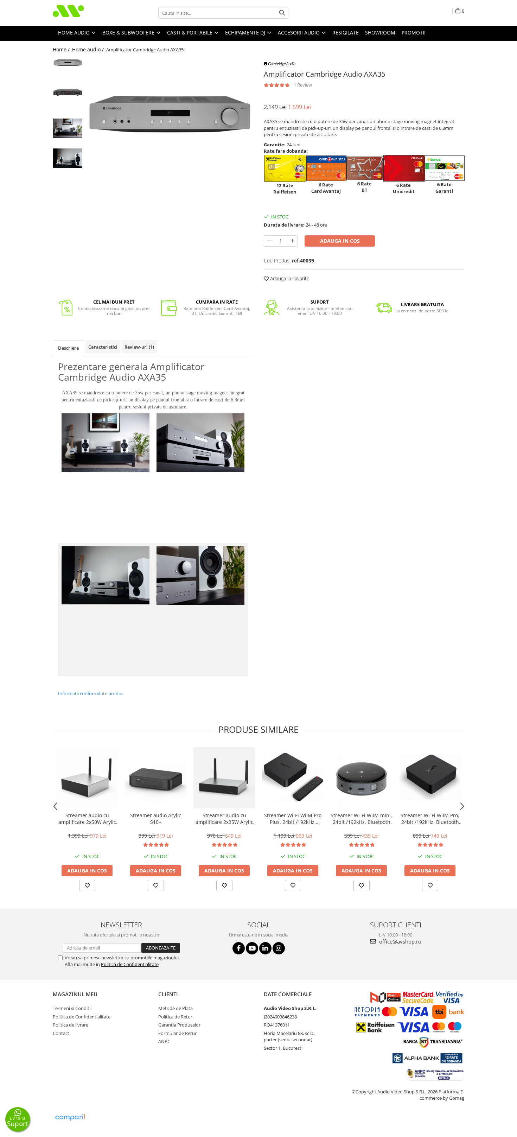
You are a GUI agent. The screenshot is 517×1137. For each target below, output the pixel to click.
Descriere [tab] (68, 348)
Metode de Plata (175, 1008)
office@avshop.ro (399, 941)
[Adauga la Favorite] (87, 885)
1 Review (303, 85)
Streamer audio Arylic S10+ (155, 818)
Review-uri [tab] (139, 347)
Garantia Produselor (179, 1025)
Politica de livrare (70, 1025)
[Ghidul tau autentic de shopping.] (70, 1117)
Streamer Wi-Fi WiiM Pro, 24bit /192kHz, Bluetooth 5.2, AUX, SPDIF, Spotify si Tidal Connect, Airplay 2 (430, 818)
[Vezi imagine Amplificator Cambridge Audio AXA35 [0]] (67, 62)
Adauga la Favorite (289, 278)
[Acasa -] (88, 12)
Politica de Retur (175, 1017)
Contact (61, 1033)
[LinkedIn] (265, 948)
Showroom (380, 32)
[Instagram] (279, 948)
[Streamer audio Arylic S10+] (155, 777)
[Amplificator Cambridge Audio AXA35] (169, 114)
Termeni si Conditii (72, 1008)
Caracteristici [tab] (102, 347)
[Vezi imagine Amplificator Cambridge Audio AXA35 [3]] (67, 158)
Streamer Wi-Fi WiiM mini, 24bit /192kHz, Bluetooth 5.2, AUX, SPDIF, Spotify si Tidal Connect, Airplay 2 (361, 818)
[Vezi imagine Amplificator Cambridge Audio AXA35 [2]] (67, 128)
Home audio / (88, 49)
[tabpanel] (169, 114)
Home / (62, 49)
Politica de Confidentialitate (130, 964)
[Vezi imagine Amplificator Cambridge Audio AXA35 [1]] (67, 92)
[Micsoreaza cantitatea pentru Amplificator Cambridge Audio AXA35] (269, 241)
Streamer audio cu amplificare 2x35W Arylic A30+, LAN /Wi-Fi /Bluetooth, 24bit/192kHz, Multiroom (224, 818)
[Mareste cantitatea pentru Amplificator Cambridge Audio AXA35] (292, 241)
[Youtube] (252, 948)
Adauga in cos (340, 240)
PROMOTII (414, 32)
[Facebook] (238, 948)
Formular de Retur (177, 1033)
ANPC (164, 1041)
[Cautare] (282, 13)
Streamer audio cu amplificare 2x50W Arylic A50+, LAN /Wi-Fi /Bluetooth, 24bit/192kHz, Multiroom (87, 818)
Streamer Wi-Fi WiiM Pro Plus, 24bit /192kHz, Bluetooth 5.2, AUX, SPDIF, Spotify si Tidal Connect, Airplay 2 (292, 818)
